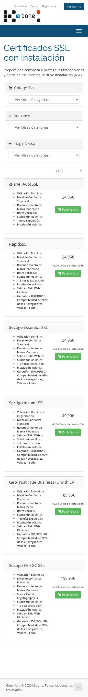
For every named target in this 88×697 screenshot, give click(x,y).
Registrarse (49, 6)
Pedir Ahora (69, 209)
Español (19, 6)
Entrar (35, 6)
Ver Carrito (74, 6)
